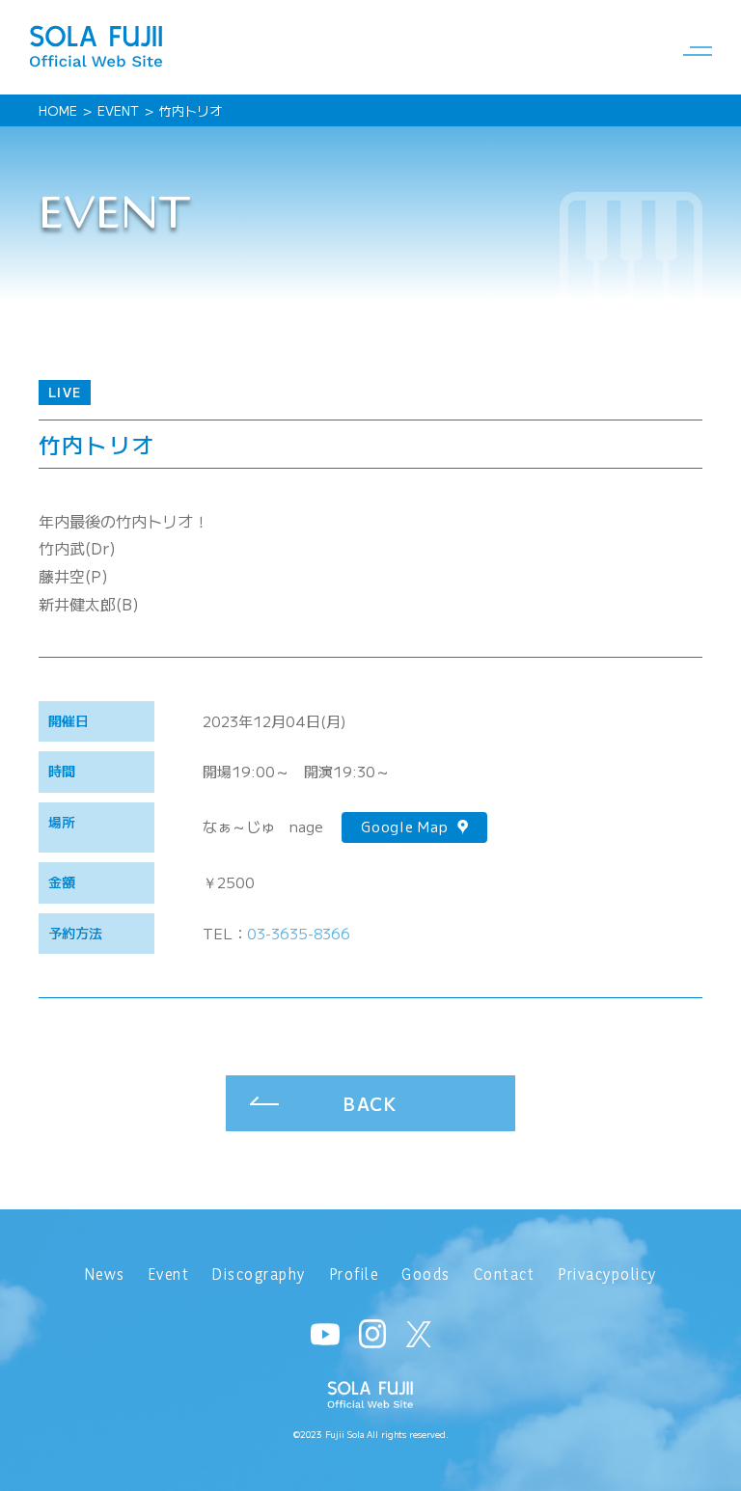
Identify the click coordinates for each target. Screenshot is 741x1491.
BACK (370, 1103)
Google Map (405, 827)
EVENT (118, 110)
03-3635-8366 (298, 933)
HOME (58, 110)
